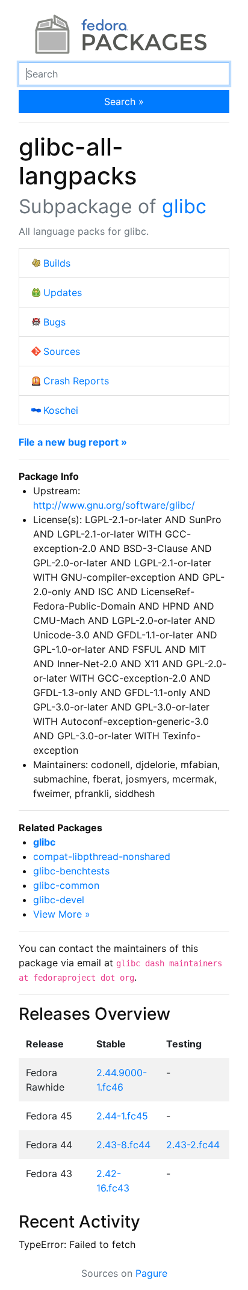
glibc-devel (58, 900)
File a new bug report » (73, 442)
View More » (61, 914)
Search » (124, 101)
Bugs (54, 322)
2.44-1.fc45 (122, 1116)
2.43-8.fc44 (123, 1145)
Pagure (151, 1273)
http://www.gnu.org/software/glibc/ (114, 505)
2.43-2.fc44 (193, 1145)
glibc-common (66, 885)
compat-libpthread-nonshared (101, 856)
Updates (62, 292)
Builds (56, 263)
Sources (61, 351)
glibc (184, 206)
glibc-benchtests (71, 871)
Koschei (60, 410)
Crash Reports (76, 381)
